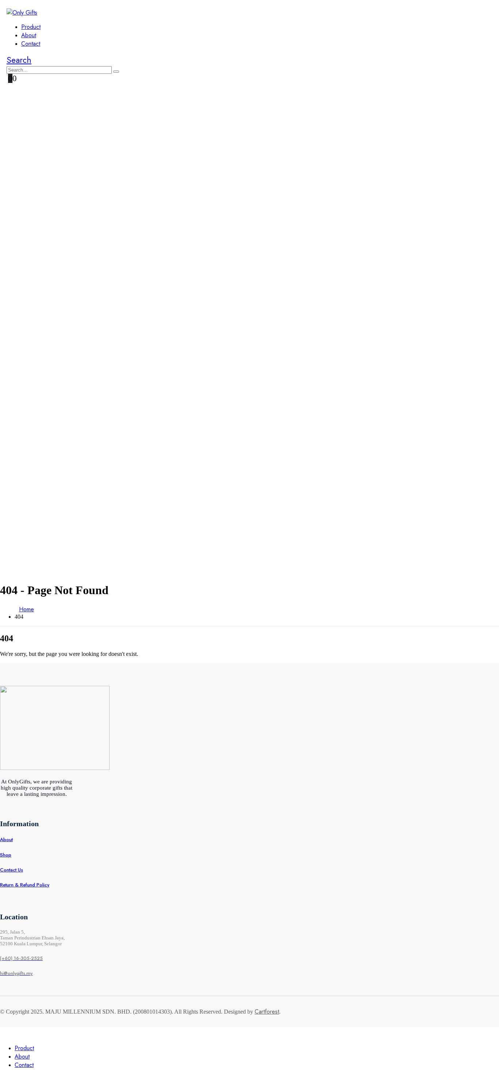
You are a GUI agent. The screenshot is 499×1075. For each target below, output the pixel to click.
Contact (30, 43)
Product (31, 27)
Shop (5, 854)
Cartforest (267, 1011)
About (28, 35)
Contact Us (11, 869)
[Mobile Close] (4, 1034)
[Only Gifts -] (22, 12)
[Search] (116, 72)
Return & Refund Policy (24, 884)
